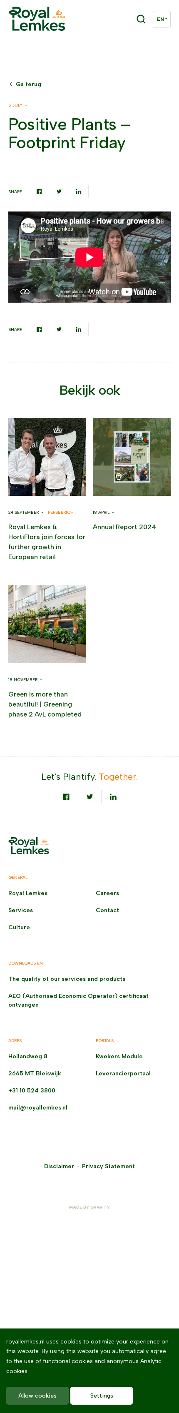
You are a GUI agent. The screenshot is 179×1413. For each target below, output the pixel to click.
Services (20, 910)
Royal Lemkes (27, 893)
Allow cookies (37, 1395)
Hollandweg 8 (27, 1056)
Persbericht (62, 512)
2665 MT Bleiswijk (34, 1073)
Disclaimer (59, 1166)
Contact (107, 910)
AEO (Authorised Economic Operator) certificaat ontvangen (78, 1000)
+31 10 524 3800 (31, 1090)
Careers (107, 893)
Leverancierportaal (123, 1073)
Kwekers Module (119, 1056)
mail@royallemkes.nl (37, 1107)
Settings (101, 1395)
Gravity (100, 1207)
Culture (19, 927)
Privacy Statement (108, 1166)
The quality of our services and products (66, 979)
